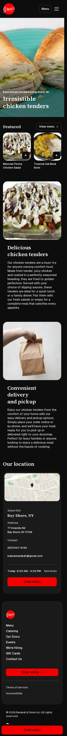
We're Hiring (14, 648)
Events (10, 642)
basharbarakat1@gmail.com (25, 556)
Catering (12, 631)
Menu (45, 9)
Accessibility (14, 693)
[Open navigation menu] (56, 9)
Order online (32, 582)
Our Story (13, 637)
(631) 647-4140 (17, 548)
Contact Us (14, 659)
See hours (50, 571)
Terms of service (17, 687)
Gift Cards (13, 653)
